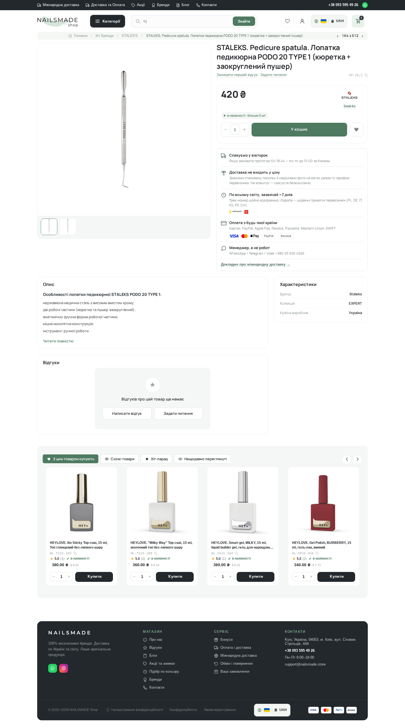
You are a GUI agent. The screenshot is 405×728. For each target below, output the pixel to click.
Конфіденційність (183, 710)
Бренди (163, 5)
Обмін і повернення (236, 664)
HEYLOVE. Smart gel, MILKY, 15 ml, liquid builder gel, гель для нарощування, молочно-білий (160, 545)
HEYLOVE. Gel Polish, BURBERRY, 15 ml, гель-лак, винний (241, 545)
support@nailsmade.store (305, 664)
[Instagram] (63, 668)
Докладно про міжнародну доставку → (255, 264)
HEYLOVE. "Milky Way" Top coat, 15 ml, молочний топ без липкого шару (81, 545)
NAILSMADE (70, 633)
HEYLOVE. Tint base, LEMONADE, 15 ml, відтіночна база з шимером (321, 545)
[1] (49, 227)
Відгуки (155, 648)
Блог (186, 5)
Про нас (156, 640)
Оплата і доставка (235, 648)
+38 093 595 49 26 (343, 5)
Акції (141, 5)
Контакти (209, 5)
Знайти (244, 21)
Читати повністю (58, 341)
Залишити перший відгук (237, 75)
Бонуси (226, 640)
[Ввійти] (302, 21)
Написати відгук (127, 413)
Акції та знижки (162, 664)
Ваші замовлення (234, 672)
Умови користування (220, 710)
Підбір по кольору (164, 672)
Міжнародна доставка (61, 5)
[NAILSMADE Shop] (60, 21)
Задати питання (273, 75)
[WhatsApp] (365, 5)
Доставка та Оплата (108, 5)
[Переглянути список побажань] (287, 21)
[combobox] (186, 21)
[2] (68, 227)
